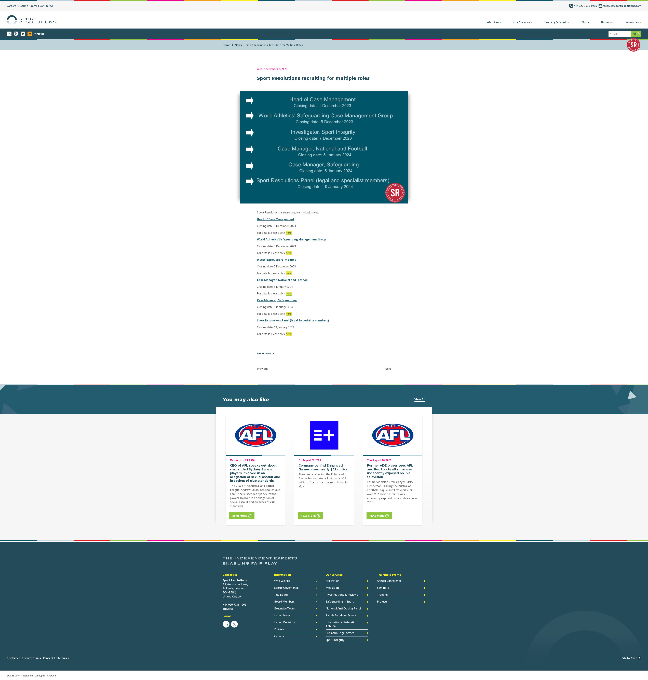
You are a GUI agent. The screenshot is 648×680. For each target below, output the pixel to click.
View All (419, 399)
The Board (281, 594)
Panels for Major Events (341, 615)
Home (226, 45)
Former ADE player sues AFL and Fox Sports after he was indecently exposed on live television (390, 471)
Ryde (634, 658)
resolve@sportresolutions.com (622, 5)
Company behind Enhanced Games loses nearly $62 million (323, 467)
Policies (279, 629)
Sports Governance (286, 588)
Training (382, 594)
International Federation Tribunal (341, 624)
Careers (11, 5)
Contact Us (46, 5)
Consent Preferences (56, 658)
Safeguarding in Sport (340, 601)
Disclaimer (13, 658)
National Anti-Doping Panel (343, 608)
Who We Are (282, 581)
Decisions (607, 22)
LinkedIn (9, 34)
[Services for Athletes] (30, 34)
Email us (228, 608)
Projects (382, 601)
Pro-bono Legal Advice (340, 633)
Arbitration (333, 581)
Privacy (26, 658)
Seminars (383, 588)
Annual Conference (389, 581)
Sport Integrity (335, 640)
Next (388, 369)
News (585, 22)
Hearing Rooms (27, 5)
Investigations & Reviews (342, 594)
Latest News (282, 615)
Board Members (284, 601)
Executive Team (284, 608)
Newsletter (23, 34)
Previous (262, 369)
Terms (37, 658)
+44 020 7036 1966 (585, 5)
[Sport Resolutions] (31, 20)
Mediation (332, 588)
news (238, 45)
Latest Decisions (284, 622)
